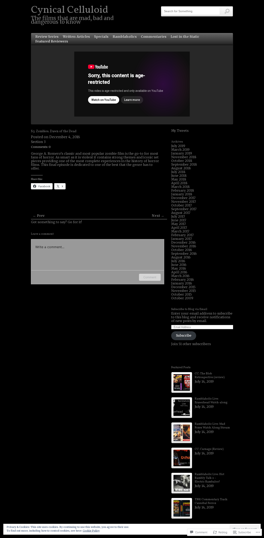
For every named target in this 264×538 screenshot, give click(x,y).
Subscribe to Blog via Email (189, 309)
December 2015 (183, 287)
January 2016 (181, 283)
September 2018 (184, 164)
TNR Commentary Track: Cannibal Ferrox (211, 501)
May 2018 (178, 179)
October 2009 (182, 298)
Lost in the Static (185, 37)
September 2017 (184, 209)
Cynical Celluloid (69, 10)
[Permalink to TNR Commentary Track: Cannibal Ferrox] (181, 508)
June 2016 (178, 265)
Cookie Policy (91, 530)
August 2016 (181, 257)
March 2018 (180, 187)
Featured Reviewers (51, 41)
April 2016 (179, 272)
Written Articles (76, 37)
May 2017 (178, 224)
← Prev (39, 216)
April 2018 (179, 183)
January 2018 (181, 194)
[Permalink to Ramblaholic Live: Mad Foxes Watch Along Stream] (181, 432)
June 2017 (178, 220)
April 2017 (179, 228)
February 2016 (182, 280)
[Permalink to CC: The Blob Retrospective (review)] (181, 382)
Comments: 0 (41, 147)
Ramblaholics (125, 37)
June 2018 (179, 176)
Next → (158, 216)
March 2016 (180, 276)
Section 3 (38, 142)
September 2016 (184, 254)
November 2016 (183, 246)
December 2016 (183, 242)
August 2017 (180, 213)
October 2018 (181, 161)
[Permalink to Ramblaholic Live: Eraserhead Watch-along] (181, 407)
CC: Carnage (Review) (209, 449)
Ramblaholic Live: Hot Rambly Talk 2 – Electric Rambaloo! (209, 478)
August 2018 (181, 168)
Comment (149, 277)
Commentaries (153, 37)
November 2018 (183, 157)
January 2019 (181, 153)
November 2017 (183, 202)
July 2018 (178, 172)
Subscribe (183, 335)
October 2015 (181, 294)
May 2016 (178, 268)
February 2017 (182, 235)
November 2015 (183, 291)
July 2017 (178, 216)
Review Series (47, 37)
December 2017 (183, 198)
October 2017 (181, 205)
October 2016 (181, 250)
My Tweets (180, 131)
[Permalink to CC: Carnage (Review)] (181, 457)
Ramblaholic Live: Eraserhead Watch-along (211, 401)
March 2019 (180, 150)
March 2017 (180, 231)
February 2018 (182, 190)
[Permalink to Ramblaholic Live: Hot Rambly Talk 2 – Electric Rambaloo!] (181, 483)
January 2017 (181, 239)
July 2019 (178, 146)
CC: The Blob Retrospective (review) (210, 375)
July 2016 (178, 261)
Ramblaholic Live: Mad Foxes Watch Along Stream (212, 426)
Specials (101, 37)
